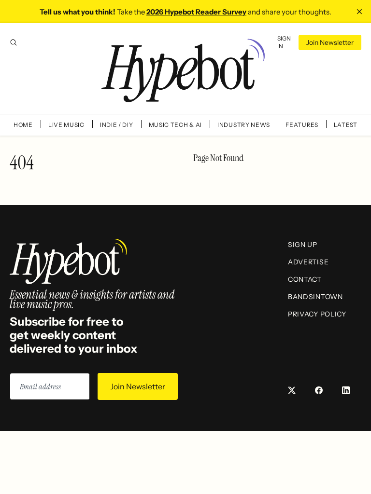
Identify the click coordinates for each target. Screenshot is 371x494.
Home (23, 124)
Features (301, 124)
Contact (305, 279)
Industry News (243, 124)
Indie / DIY (116, 124)
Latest (345, 124)
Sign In (284, 42)
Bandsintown (315, 296)
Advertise (308, 262)
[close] (359, 11)
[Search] (13, 42)
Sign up (302, 244)
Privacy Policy (317, 314)
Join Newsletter (330, 42)
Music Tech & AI (175, 124)
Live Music (66, 124)
